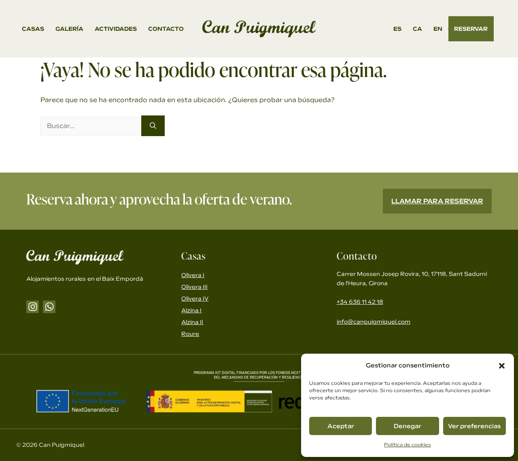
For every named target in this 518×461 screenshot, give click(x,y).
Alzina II (192, 322)
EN (437, 29)
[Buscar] (153, 125)
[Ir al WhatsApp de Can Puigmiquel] (49, 307)
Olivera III (194, 287)
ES (397, 29)
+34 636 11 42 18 (360, 302)
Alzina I (191, 310)
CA (417, 29)
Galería (69, 29)
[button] (502, 366)
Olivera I (192, 275)
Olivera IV (194, 298)
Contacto (166, 29)
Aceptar (340, 426)
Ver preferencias (474, 426)
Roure (190, 334)
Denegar (407, 426)
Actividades (116, 29)
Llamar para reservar (437, 201)
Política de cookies (407, 445)
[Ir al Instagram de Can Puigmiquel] (32, 307)
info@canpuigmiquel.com (373, 321)
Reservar (471, 29)
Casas (33, 29)
